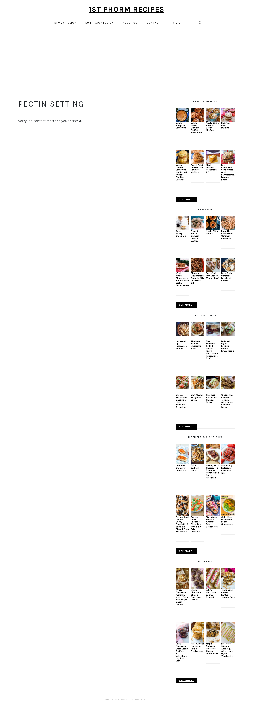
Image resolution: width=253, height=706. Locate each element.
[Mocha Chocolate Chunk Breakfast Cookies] (197, 578)
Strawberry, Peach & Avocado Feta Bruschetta (212, 522)
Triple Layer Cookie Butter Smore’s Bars (228, 593)
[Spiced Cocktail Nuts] (197, 454)
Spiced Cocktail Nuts (195, 468)
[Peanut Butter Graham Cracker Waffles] (197, 223)
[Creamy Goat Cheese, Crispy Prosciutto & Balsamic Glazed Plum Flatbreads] (182, 505)
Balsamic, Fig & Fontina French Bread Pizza (227, 346)
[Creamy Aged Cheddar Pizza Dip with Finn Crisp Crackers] (197, 505)
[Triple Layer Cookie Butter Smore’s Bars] (228, 578)
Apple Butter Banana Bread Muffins (213, 126)
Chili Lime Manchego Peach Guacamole (227, 521)
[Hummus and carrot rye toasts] (182, 454)
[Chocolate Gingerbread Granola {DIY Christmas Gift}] (197, 265)
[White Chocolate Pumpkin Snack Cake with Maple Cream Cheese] (182, 578)
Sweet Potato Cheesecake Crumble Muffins (197, 169)
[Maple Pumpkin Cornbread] (182, 114)
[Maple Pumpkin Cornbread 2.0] (213, 157)
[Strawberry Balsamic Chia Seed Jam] (228, 454)
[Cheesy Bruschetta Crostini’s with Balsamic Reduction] (182, 382)
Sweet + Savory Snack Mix (181, 233)
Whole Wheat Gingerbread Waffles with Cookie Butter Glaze (182, 279)
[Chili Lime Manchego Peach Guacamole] (228, 505)
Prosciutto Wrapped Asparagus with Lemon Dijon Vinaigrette (227, 649)
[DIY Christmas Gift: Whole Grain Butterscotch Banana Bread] (228, 157)
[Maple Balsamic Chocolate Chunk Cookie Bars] (213, 632)
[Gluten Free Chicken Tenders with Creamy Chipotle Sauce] (228, 382)
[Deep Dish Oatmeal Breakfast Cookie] (228, 265)
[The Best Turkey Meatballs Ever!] (197, 329)
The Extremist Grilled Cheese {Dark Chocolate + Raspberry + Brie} (212, 350)
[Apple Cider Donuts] (213, 223)
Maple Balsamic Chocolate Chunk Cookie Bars (212, 648)
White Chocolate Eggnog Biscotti (211, 593)
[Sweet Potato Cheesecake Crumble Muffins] (197, 157)
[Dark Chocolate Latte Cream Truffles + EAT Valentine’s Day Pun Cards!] (182, 632)
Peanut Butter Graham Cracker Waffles (195, 236)
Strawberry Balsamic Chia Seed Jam (227, 469)
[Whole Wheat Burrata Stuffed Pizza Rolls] (197, 114)
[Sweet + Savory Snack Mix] (182, 223)
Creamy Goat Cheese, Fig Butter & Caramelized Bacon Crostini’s (212, 471)
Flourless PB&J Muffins (226, 125)
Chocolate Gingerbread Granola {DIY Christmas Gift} (197, 278)
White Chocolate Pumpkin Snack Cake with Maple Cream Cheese (182, 597)
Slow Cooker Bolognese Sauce (197, 397)
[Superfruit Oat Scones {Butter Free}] (213, 265)
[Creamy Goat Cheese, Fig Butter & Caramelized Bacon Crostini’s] (213, 454)
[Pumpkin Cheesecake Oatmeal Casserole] (228, 223)
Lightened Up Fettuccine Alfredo (181, 345)
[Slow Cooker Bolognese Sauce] (197, 382)
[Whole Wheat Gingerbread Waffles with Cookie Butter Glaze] (182, 265)
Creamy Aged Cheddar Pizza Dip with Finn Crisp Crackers (196, 524)
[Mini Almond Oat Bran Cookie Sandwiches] (197, 632)
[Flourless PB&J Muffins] (228, 114)
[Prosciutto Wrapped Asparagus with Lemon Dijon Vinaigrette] (228, 632)
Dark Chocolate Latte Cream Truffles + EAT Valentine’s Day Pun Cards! (182, 652)
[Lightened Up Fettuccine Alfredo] (182, 329)
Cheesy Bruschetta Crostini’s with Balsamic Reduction (181, 401)
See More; (186, 199)
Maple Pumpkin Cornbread (181, 125)
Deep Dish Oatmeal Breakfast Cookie (226, 277)
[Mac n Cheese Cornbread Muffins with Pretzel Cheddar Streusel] (182, 157)
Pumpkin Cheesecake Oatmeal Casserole (227, 235)
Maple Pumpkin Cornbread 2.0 (211, 169)
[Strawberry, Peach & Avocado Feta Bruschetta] (213, 505)
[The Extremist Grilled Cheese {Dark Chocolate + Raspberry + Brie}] (213, 329)
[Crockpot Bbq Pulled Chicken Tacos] (213, 382)
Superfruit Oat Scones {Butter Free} (212, 275)
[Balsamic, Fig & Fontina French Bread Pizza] (228, 329)
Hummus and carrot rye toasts (181, 468)
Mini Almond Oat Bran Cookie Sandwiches (197, 647)
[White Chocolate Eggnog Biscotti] (213, 578)
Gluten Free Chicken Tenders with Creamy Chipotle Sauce (228, 401)
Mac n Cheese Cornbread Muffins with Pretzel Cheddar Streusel (182, 172)
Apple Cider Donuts (212, 232)
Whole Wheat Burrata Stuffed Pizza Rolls (196, 128)
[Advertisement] (126, 62)
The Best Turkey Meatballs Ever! (196, 345)
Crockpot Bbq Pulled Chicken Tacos (211, 398)
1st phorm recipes (126, 9)
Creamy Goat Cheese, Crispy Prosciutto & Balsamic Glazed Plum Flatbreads (182, 524)
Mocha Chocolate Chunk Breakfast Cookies (196, 595)
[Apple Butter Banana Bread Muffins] (213, 114)
